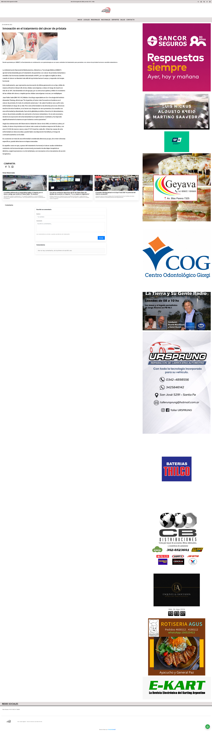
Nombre (38, 214)
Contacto (130, 20)
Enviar (101, 238)
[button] (198, 1)
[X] (204, 1)
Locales (86, 20)
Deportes (115, 20)
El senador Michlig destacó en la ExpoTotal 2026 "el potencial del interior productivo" (115, 193)
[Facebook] (207, 1)
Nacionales (105, 20)
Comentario (39, 220)
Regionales (95, 20)
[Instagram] (210, 1)
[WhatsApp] (201, 1)
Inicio (80, 20)
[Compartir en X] (9, 166)
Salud (122, 20)
